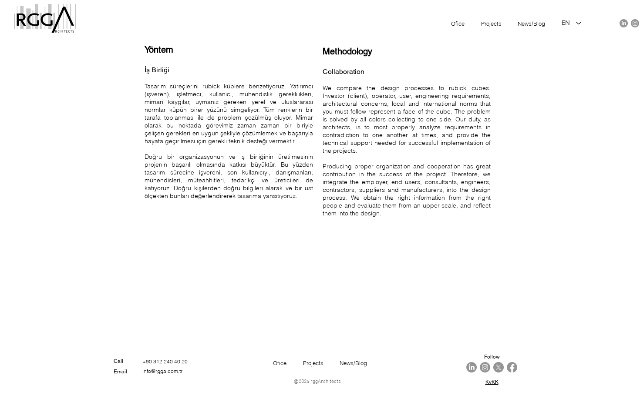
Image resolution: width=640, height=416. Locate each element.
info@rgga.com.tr (162, 371)
